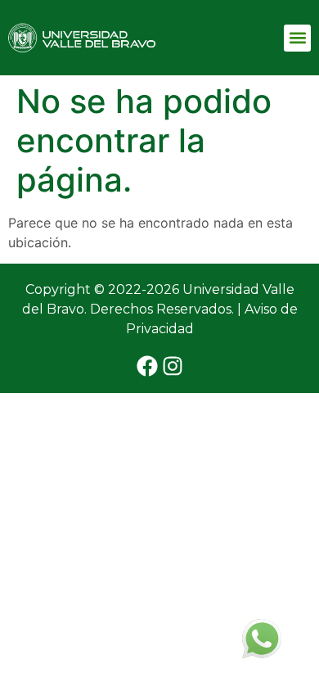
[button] (297, 38)
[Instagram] (172, 366)
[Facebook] (147, 366)
